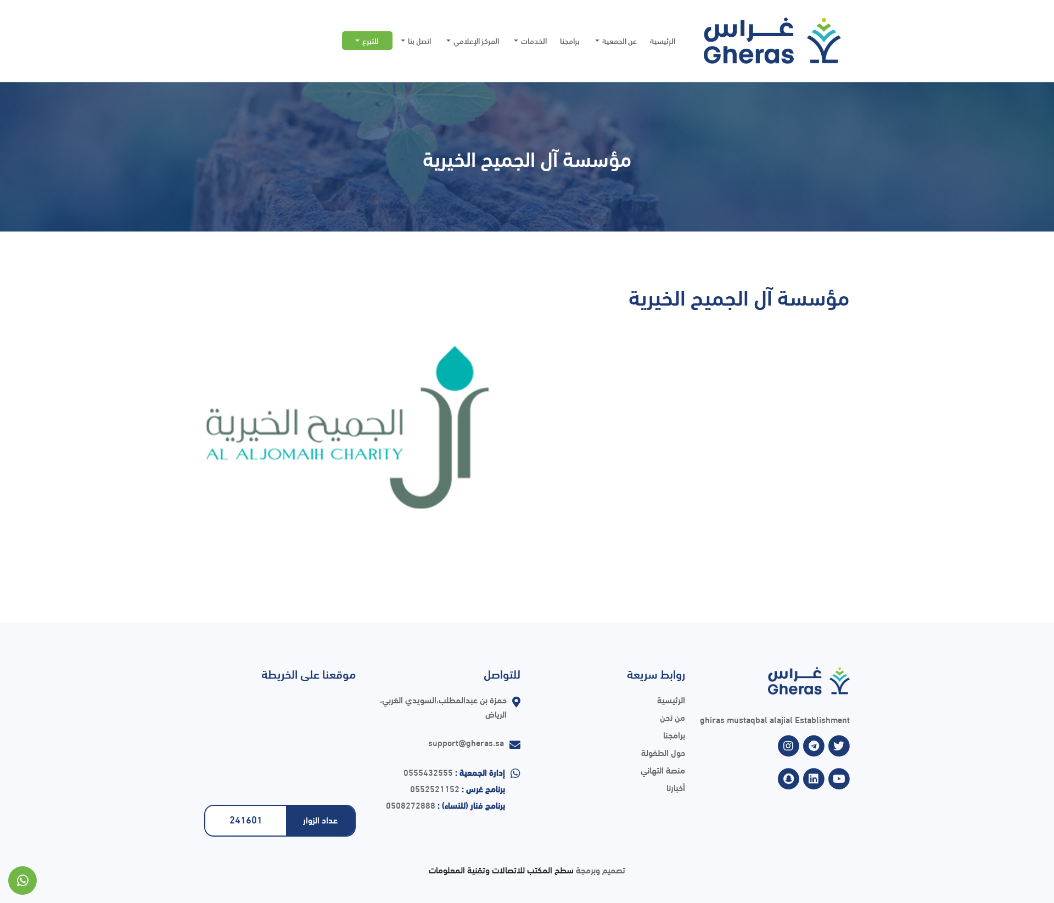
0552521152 (434, 788)
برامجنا (570, 40)
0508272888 (410, 804)
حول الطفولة (663, 752)
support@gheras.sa (466, 742)
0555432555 (428, 772)
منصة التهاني (663, 769)
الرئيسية (662, 40)
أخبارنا (675, 787)
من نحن (672, 717)
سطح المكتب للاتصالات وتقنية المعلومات (501, 869)
